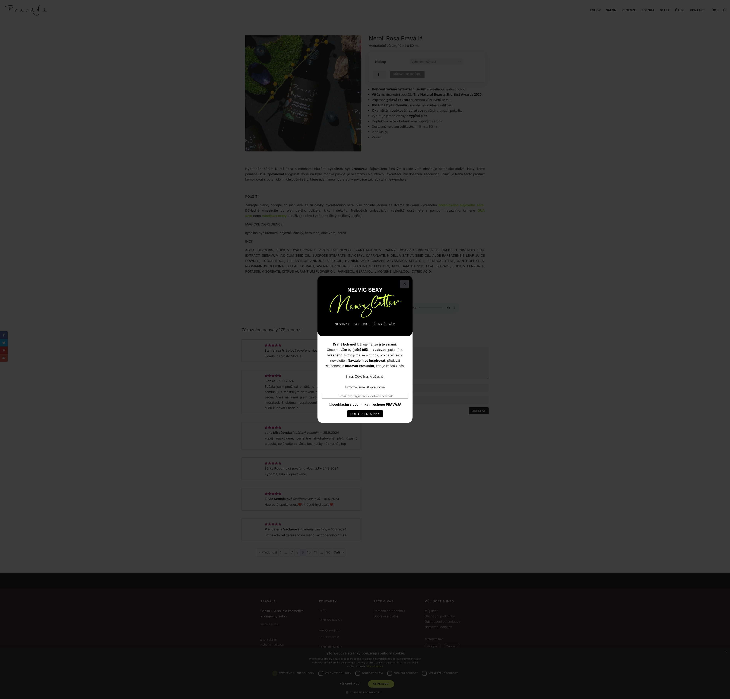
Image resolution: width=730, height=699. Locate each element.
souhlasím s (367, 404)
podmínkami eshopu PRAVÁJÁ (377, 404)
